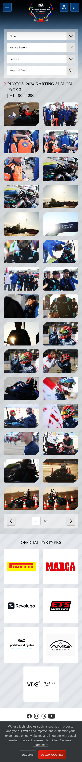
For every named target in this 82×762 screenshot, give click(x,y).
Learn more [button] (40, 744)
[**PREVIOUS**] (11, 521)
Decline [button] (27, 754)
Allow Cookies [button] (52, 754)
